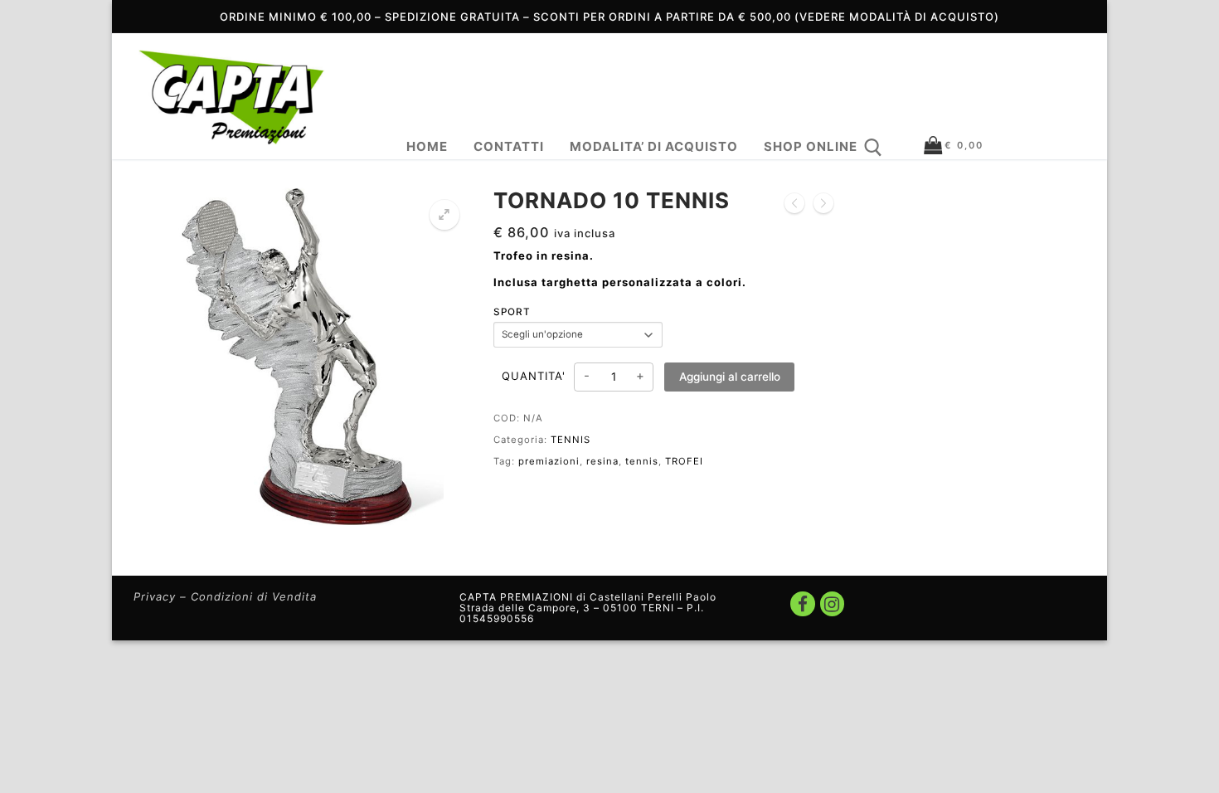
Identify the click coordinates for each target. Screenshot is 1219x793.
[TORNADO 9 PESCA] (823, 204)
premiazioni (549, 461)
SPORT (512, 312)
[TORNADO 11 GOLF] (794, 204)
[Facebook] (802, 603)
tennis (641, 461)
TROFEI (684, 461)
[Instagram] (832, 603)
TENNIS (570, 439)
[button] (444, 215)
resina (602, 461)
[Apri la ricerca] (873, 148)
